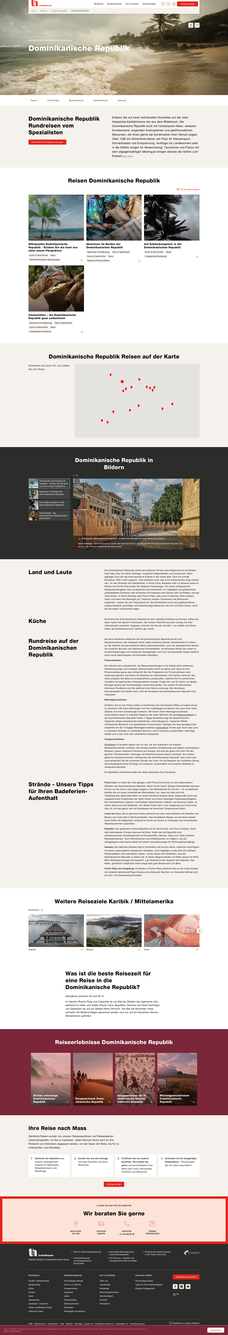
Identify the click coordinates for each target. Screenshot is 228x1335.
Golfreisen (69, 1307)
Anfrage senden (114, 1184)
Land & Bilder (53, 100)
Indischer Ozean (35, 1311)
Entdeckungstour (185, 714)
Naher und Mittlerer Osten (40, 1307)
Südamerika (33, 1300)
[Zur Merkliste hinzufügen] (197, 25)
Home (34, 11)
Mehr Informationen (12, 1331)
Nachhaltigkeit (149, 4)
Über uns (104, 1281)
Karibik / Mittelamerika (59, 11)
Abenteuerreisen (71, 1303)
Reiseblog (104, 1288)
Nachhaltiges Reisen (73, 1281)
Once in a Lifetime (72, 1284)
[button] (168, 3)
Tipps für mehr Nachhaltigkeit (148, 1284)
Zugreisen (68, 1292)
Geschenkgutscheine (109, 1292)
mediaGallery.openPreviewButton (192, 545)
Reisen (34, 100)
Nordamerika (34, 1284)
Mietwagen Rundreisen (74, 1311)
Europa (31, 1292)
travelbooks (105, 1284)
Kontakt (103, 1300)
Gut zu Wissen (132, 4)
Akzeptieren (215, 1330)
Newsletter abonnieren (186, 1277)
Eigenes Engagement (145, 1288)
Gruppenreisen (71, 1288)
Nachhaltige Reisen (144, 1281)
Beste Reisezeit (76, 100)
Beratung (122, 100)
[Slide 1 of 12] (136, 514)
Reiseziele (98, 4)
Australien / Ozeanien (38, 1303)
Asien (31, 1296)
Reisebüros (105, 1303)
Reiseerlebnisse (114, 4)
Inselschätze (161, 727)
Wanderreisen (70, 1300)
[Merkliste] (163, 3)
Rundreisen (110, 744)
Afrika (31, 1288)
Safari (66, 1296)
